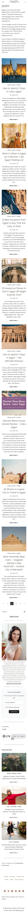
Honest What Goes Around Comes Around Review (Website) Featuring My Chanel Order (14, 847)
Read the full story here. (14, 683)
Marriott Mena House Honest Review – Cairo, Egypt (14, 424)
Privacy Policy (19, 879)
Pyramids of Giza (12, 27)
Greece (14, 773)
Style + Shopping (11, 806)
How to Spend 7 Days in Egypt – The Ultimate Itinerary (14, 358)
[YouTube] (19, 891)
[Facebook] (5, 891)
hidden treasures (16, 29)
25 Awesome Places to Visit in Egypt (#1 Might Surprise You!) (14, 291)
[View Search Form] (25, 2)
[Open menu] (3, 2)
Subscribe (14, 711)
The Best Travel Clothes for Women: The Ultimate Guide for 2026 (14, 812)
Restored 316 (19, 910)
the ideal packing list (8, 48)
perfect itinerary (12, 43)
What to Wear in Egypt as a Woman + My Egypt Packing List (14, 157)
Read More (14, 119)
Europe (9, 773)
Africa (9, 85)
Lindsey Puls (15, 95)
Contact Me (20, 876)
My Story (12, 876)
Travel (18, 85)
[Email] (23, 891)
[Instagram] (12, 891)
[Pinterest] (16, 891)
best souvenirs (6, 50)
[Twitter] (8, 891)
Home (6, 876)
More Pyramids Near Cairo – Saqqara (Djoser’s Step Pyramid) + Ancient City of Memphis (14, 563)
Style (11, 879)
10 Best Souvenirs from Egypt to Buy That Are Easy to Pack (14, 223)
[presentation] (14, 70)
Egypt (14, 85)
